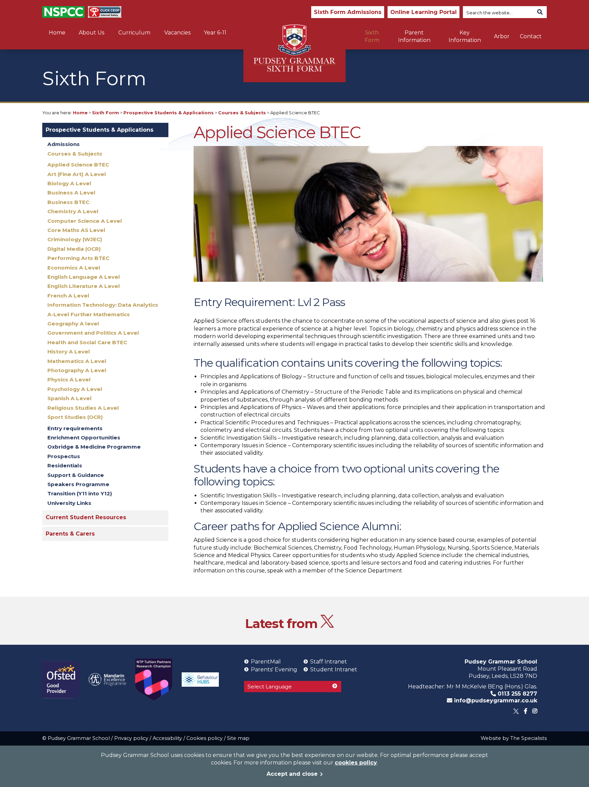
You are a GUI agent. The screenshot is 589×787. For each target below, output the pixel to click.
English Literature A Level (83, 286)
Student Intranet (333, 669)
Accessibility (167, 738)
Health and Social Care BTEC (87, 342)
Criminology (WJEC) (74, 239)
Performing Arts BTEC (78, 258)
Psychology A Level (74, 389)
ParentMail (266, 661)
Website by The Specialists (514, 738)
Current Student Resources (86, 517)
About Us (91, 32)
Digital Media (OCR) (74, 249)
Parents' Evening (274, 669)
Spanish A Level (69, 398)
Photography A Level (76, 370)
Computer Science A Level (84, 221)
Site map (238, 738)
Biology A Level (69, 183)
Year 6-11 (215, 32)
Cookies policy (204, 738)
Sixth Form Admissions (347, 12)
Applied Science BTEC (78, 164)
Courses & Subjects (242, 112)
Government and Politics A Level (93, 333)
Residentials (64, 465)
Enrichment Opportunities (83, 437)
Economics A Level (73, 267)
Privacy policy (131, 738)
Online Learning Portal (423, 12)
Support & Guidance (75, 475)
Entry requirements (75, 428)
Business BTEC (68, 202)
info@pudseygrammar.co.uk (494, 700)
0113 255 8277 (516, 693)
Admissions (63, 144)
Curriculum (134, 32)
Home (57, 32)
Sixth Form (372, 36)
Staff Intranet (328, 661)
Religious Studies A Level (83, 408)
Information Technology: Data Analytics (102, 305)
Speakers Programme (78, 484)
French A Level (68, 295)
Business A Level (71, 192)
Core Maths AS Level (76, 230)
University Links (69, 503)
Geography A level (73, 323)
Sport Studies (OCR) (75, 417)
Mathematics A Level (76, 361)
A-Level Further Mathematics (88, 314)
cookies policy (356, 762)
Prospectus (63, 456)
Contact (531, 36)
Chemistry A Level (73, 211)
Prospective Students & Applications (168, 112)
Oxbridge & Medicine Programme (94, 446)
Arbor (502, 36)
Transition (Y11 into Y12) (79, 493)
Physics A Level (69, 379)
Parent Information (414, 36)
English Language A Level (83, 277)
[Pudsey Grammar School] (294, 48)
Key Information (465, 36)
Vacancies (177, 32)
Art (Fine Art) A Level (76, 174)
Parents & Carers (70, 533)
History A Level (68, 351)
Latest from (282, 623)
